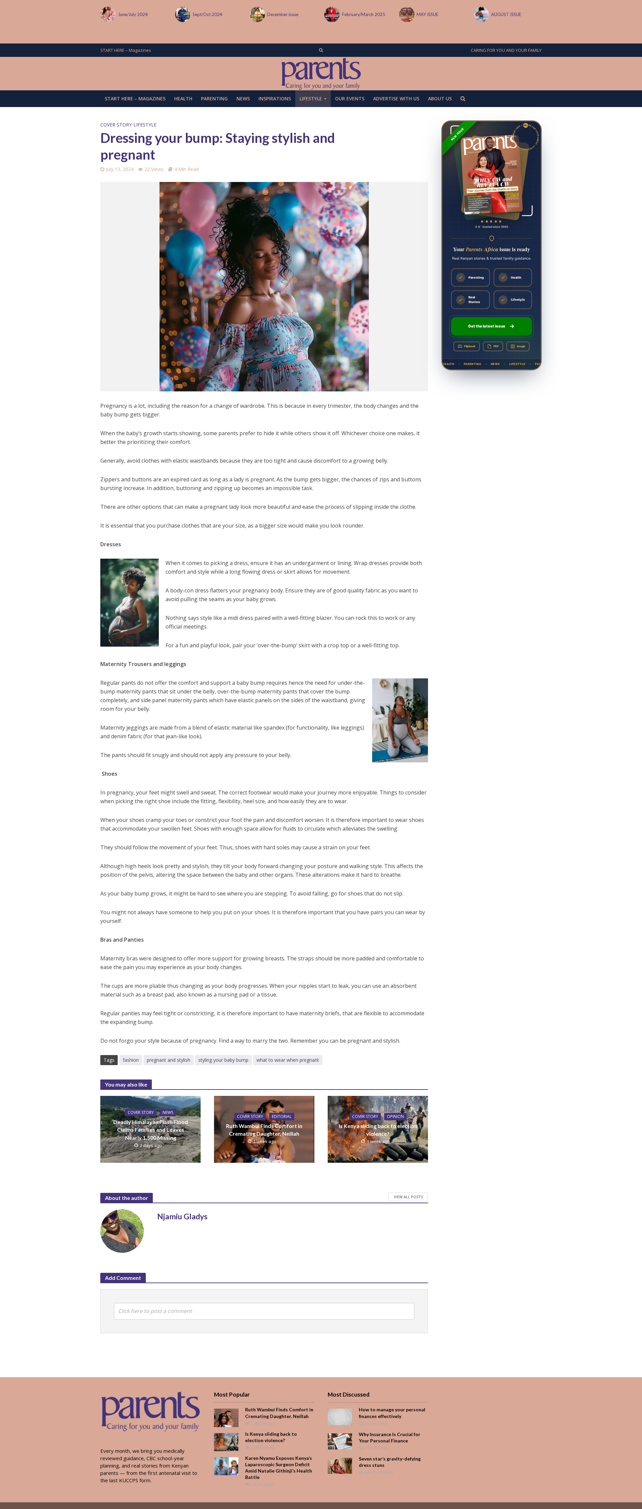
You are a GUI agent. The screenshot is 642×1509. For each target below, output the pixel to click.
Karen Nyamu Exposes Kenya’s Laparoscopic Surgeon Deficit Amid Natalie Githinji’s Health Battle (278, 1467)
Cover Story (116, 124)
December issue (282, 14)
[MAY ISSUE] (406, 14)
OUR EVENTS (349, 98)
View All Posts (408, 1196)
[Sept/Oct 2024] (182, 14)
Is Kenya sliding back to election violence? (378, 1130)
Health (183, 98)
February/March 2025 (363, 14)
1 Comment (376, 1423)
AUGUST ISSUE (506, 14)
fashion (131, 1060)
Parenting (214, 98)
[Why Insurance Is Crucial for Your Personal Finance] (340, 1440)
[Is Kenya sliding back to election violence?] (226, 1441)
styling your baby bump (223, 1060)
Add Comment (379, 1472)
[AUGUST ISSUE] (481, 14)
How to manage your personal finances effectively (392, 1413)
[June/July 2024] (107, 14)
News (243, 98)
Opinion (395, 1116)
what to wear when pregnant (287, 1060)
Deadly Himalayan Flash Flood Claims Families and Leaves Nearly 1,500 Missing (150, 1129)
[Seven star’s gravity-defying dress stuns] (340, 1465)
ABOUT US (440, 98)
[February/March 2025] (331, 14)
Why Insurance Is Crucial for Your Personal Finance (389, 1437)
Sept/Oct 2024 (207, 14)
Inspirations (274, 98)
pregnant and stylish (168, 1060)
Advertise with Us (396, 98)
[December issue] (257, 14)
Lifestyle (311, 98)
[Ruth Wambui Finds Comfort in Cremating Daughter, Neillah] (226, 1417)
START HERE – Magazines (125, 50)
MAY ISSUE (427, 14)
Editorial (282, 1116)
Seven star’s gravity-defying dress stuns (390, 1462)
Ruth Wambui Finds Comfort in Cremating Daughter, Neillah (264, 1130)
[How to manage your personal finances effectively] (340, 1416)
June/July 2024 (133, 14)
